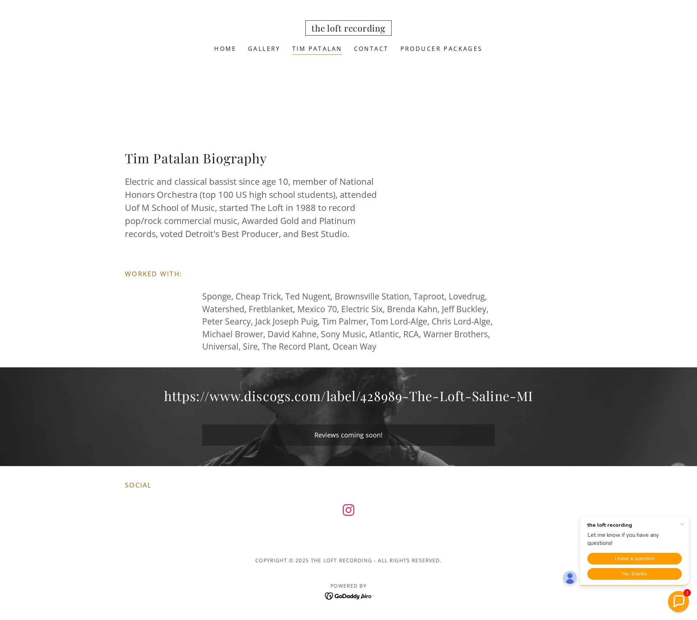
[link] (348, 29)
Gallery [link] (264, 49)
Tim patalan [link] (317, 49)
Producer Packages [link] (441, 49)
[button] (678, 601)
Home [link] (225, 49)
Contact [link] (371, 49)
